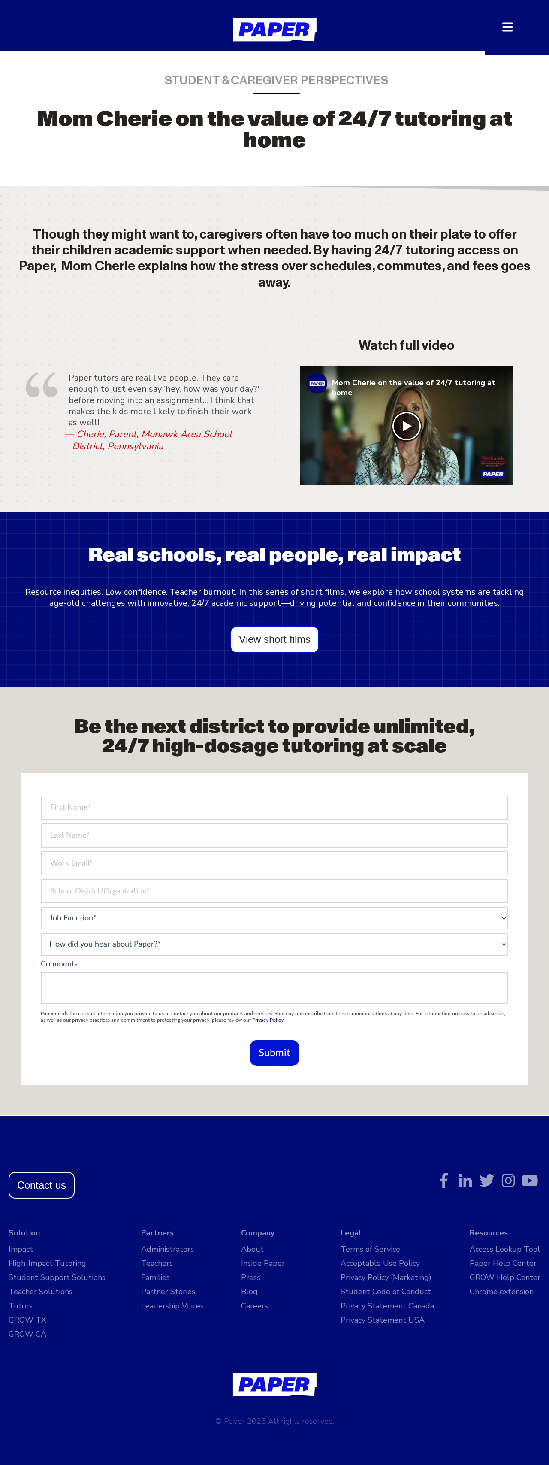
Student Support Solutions (57, 1277)
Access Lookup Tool (505, 1249)
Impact (21, 1249)
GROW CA (27, 1334)
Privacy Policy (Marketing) (386, 1277)
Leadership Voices (172, 1306)
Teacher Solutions (40, 1291)
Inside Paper (263, 1263)
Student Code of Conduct (386, 1291)
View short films (275, 639)
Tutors (21, 1306)
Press (250, 1277)
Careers (254, 1306)
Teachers (157, 1263)
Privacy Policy (268, 1020)
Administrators (167, 1249)
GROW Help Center (505, 1277)
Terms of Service (370, 1249)
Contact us (41, 1185)
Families (155, 1277)
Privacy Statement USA (383, 1320)
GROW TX (27, 1320)
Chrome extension (502, 1291)
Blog (249, 1291)
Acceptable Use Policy (380, 1263)
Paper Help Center (503, 1263)
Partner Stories (168, 1291)
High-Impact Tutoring (47, 1263)
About (252, 1249)
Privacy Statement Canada (387, 1306)
